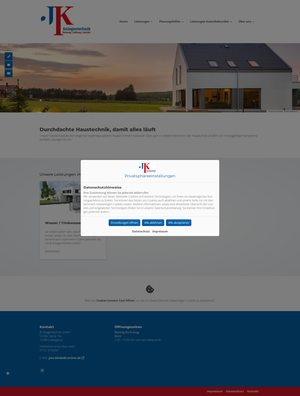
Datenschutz (141, 231)
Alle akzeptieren (178, 223)
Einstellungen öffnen (124, 223)
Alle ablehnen (153, 223)
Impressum (160, 231)
